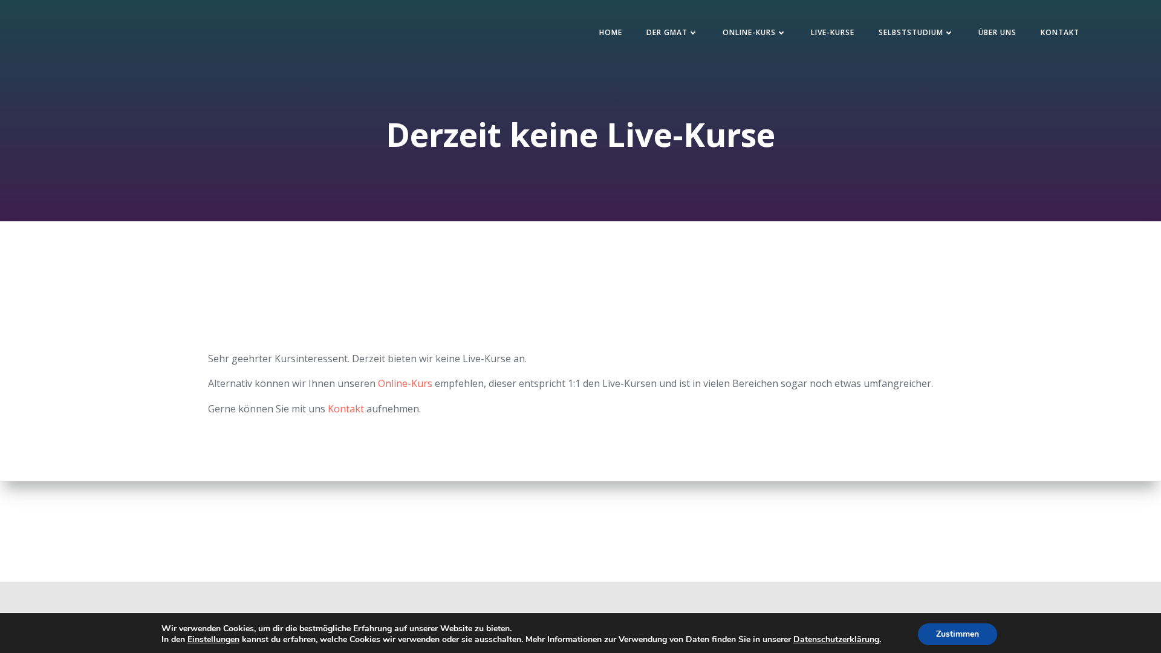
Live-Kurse (832, 32)
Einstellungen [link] (213, 639)
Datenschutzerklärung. (837, 639)
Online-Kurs (749, 32)
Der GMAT (667, 32)
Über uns (997, 32)
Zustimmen (957, 634)
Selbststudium (911, 32)
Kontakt (1060, 32)
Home (610, 32)
